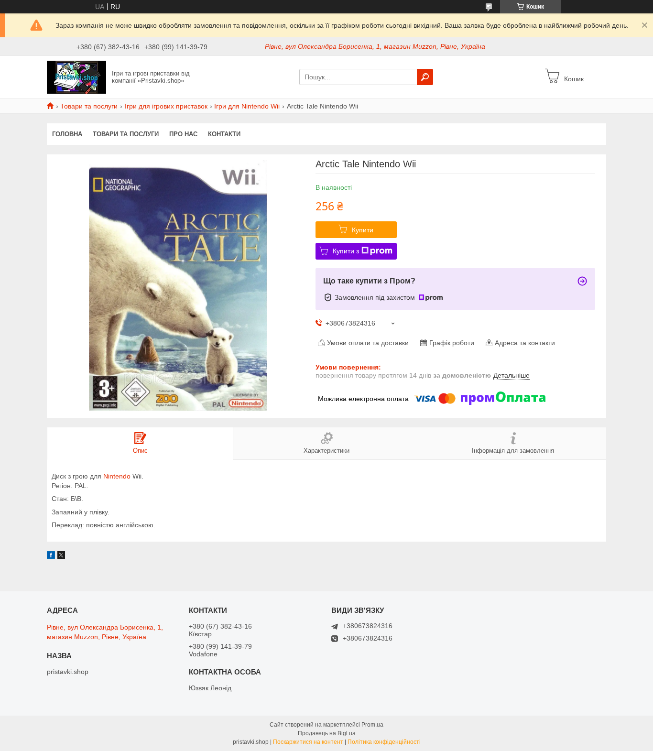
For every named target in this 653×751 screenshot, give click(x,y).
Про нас (183, 134)
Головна (67, 134)
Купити (362, 230)
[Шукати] (425, 77)
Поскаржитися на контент (308, 742)
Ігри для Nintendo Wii (247, 106)
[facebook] (51, 556)
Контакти (224, 134)
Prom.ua (372, 724)
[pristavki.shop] (76, 76)
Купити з (346, 251)
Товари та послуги (89, 106)
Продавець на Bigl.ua (327, 733)
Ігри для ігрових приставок (166, 106)
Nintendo (117, 476)
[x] (61, 556)
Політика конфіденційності (384, 742)
